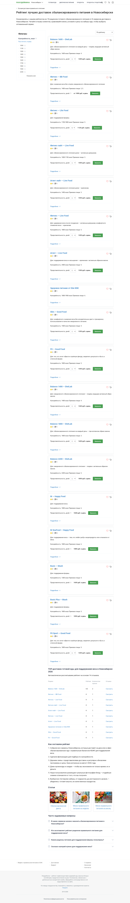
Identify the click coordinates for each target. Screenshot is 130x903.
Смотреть (109, 689)
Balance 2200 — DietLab (61, 459)
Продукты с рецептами (94, 2)
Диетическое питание (66, 2)
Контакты (87, 867)
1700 (21, 63)
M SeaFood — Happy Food (62, 530)
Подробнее (54, 67)
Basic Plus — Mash (58, 599)
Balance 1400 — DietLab (61, 386)
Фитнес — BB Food (58, 77)
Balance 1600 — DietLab (61, 39)
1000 (21, 45)
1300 (21, 51)
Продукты (80, 2)
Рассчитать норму (24, 41)
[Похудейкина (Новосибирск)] (23, 2)
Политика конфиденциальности (54, 899)
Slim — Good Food (58, 312)
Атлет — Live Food (58, 253)
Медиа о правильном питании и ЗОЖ (30, 862)
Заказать (98, 59)
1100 (21, 48)
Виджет (53, 865)
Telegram (65, 887)
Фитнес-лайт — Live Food (62, 145)
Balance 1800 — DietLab (61, 424)
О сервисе (87, 862)
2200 (21, 72)
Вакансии (87, 865)
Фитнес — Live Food (59, 215)
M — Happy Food (57, 496)
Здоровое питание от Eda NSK (64, 288)
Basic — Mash (56, 566)
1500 (21, 57)
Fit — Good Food (57, 349)
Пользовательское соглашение (76, 899)
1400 (21, 54)
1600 (21, 60)
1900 (21, 69)
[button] (105, 2)
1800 (21, 66)
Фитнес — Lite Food (59, 110)
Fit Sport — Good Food (60, 633)
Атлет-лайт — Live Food (61, 180)
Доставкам (55, 862)
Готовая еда (52, 2)
